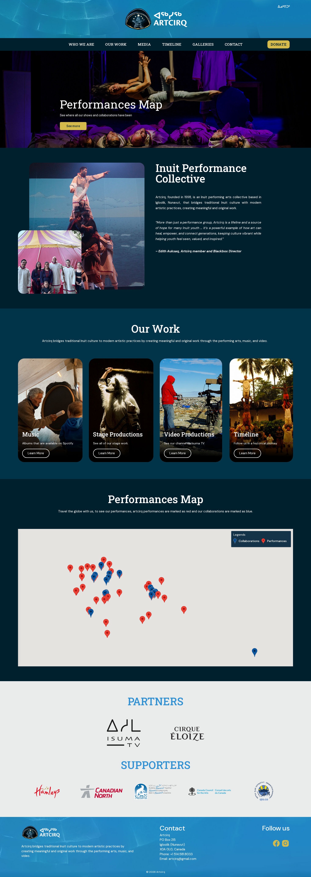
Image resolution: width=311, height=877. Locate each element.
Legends (239, 534)
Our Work (116, 44)
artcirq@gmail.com (182, 859)
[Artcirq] (155, 19)
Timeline (171, 44)
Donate (278, 44)
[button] (148, 615)
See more (73, 126)
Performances (277, 541)
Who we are (81, 44)
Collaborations (249, 541)
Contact (233, 44)
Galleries (203, 44)
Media (144, 44)
